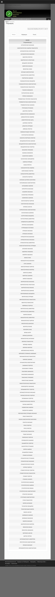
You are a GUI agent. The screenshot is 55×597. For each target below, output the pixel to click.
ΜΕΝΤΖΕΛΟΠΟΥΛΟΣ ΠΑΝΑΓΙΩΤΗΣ (27, 299)
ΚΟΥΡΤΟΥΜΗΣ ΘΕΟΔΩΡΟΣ (27, 215)
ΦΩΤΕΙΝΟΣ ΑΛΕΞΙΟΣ (27, 533)
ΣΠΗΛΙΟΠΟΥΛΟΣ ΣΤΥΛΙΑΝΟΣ (27, 458)
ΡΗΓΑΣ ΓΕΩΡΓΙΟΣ (27, 425)
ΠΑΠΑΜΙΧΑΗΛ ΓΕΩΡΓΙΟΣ (27, 398)
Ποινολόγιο (7, 563)
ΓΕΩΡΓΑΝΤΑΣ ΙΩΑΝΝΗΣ (27, 78)
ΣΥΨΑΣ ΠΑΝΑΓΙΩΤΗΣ (27, 500)
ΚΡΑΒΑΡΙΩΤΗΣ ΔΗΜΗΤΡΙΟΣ (27, 221)
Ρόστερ (13, 34)
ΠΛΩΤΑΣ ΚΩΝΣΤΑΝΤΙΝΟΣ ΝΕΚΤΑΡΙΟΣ (27, 419)
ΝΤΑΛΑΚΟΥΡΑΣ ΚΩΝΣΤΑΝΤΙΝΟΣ (27, 362)
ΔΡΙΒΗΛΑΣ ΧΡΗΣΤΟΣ (27, 129)
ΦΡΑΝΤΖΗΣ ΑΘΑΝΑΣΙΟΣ (27, 530)
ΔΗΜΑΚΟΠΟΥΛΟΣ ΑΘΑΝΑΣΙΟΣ (27, 114)
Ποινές (34, 34)
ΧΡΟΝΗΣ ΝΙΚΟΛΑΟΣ (27, 545)
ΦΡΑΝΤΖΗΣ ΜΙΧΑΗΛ (27, 527)
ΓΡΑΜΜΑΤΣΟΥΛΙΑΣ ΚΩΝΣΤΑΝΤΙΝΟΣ (27, 102)
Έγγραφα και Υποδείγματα (23, 561)
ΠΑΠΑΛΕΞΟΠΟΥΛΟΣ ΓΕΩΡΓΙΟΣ (27, 395)
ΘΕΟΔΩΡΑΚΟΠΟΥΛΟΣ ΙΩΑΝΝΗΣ (27, 141)
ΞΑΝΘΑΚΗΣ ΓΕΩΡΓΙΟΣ (27, 365)
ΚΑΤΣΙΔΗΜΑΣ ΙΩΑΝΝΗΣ (27, 185)
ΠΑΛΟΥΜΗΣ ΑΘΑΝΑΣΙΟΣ (27, 371)
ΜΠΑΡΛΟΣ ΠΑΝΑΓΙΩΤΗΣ (27, 341)
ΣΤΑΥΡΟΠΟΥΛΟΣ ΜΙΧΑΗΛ (27, 488)
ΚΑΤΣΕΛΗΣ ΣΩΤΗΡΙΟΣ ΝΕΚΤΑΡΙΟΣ (27, 179)
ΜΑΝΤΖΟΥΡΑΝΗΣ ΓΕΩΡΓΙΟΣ (27, 266)
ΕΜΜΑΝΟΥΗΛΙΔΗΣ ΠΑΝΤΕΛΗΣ (27, 132)
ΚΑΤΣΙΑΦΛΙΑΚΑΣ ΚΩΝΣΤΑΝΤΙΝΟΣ (27, 182)
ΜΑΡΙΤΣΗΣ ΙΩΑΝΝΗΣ (27, 275)
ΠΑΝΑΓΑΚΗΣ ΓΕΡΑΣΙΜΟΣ (27, 377)
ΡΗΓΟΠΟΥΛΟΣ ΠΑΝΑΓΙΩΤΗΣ (27, 431)
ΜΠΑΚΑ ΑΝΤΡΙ (27, 332)
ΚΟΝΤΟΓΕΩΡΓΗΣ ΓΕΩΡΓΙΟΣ (27, 200)
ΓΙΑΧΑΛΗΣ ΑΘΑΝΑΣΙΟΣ (27, 90)
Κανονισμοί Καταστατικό (10, 561)
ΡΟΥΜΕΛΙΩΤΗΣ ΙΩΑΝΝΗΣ (27, 440)
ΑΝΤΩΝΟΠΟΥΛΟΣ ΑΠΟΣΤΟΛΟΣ (27, 51)
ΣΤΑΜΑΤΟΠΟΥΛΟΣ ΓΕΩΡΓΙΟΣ (27, 470)
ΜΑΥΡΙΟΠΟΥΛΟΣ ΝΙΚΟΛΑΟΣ (27, 281)
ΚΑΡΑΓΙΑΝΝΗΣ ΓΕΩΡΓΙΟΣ (27, 171)
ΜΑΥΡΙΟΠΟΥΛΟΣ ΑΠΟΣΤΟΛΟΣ (27, 284)
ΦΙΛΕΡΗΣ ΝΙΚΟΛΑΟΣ (27, 521)
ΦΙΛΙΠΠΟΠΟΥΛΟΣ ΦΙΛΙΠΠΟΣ (27, 524)
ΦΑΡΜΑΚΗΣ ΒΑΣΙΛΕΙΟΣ (27, 518)
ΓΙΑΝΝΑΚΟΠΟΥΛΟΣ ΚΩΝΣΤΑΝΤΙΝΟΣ (27, 84)
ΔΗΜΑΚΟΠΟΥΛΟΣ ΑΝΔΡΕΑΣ (27, 117)
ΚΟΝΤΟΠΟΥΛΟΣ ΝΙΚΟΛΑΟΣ (27, 203)
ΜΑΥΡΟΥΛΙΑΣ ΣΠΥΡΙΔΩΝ (27, 296)
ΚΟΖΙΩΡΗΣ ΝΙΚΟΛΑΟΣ (27, 191)
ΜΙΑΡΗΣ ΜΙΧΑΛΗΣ (27, 314)
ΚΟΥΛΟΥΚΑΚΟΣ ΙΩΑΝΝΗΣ (27, 212)
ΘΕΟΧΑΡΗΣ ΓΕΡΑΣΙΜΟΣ (27, 150)
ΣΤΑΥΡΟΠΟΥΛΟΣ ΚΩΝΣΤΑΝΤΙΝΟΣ (27, 491)
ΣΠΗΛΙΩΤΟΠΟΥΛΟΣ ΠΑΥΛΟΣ (27, 464)
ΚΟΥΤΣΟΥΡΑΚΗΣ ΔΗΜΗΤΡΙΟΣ (27, 218)
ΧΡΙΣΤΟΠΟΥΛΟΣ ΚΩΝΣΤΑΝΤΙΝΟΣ (27, 542)
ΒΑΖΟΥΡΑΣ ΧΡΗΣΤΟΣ (27, 57)
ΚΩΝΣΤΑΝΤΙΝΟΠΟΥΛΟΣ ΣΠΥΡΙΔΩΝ (27, 245)
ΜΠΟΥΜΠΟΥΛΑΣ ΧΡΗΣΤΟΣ (27, 350)
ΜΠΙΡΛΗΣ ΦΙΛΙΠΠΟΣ (27, 347)
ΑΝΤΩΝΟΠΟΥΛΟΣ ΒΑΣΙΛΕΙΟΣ (27, 54)
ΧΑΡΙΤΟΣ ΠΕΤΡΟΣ (27, 536)
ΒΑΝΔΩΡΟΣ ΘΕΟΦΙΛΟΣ (27, 63)
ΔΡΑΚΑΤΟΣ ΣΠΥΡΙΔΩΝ (27, 126)
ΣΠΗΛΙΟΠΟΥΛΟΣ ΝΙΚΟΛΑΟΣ (27, 461)
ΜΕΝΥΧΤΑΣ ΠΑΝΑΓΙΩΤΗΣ (27, 302)
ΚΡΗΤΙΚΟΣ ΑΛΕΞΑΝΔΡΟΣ (27, 224)
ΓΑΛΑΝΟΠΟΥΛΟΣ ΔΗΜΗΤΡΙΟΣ (28, 75)
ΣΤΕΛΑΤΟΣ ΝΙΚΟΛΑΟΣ (27, 494)
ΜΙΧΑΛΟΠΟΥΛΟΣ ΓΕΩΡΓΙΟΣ (27, 320)
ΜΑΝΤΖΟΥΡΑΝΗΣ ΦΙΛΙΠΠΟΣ (27, 269)
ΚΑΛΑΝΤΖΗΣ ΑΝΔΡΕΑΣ (27, 156)
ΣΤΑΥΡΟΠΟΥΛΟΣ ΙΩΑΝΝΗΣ (27, 482)
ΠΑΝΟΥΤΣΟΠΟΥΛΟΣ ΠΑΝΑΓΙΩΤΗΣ (28, 383)
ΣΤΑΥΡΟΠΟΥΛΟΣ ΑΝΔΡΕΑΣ (27, 485)
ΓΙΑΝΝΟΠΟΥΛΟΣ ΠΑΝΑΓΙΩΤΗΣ (27, 87)
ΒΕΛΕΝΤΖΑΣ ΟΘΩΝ (27, 69)
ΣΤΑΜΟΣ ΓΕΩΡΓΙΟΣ (27, 476)
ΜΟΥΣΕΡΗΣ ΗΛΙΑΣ (27, 329)
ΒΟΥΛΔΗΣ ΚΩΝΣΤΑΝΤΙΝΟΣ (27, 72)
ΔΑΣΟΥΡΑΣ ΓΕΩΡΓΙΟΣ (27, 111)
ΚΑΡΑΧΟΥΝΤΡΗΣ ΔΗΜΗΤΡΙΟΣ (27, 174)
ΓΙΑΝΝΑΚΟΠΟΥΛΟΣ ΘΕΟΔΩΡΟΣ (27, 81)
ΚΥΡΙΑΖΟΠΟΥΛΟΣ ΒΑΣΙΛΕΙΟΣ (27, 236)
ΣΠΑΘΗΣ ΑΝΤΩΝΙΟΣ (27, 455)
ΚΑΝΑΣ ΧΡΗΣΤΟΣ (28, 165)
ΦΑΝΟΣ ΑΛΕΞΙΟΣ (27, 512)
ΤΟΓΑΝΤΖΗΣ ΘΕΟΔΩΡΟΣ (27, 506)
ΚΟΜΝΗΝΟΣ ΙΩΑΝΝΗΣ (27, 197)
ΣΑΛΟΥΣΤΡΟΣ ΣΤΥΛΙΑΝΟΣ (27, 446)
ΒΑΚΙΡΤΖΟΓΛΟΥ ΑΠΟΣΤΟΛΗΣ (27, 60)
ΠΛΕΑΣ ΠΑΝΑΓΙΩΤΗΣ (27, 416)
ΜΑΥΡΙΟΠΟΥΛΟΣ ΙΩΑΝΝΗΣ (27, 290)
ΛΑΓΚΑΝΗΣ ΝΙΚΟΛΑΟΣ (27, 248)
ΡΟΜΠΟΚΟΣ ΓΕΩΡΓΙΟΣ (27, 437)
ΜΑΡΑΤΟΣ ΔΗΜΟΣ (27, 272)
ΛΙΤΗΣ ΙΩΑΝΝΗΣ (27, 263)
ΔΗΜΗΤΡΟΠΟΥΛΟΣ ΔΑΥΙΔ (27, 120)
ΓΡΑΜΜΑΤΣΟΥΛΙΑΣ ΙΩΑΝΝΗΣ (27, 105)
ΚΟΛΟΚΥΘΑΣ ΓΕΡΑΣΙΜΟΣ (27, 194)
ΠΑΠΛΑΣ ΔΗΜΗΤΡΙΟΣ (27, 404)
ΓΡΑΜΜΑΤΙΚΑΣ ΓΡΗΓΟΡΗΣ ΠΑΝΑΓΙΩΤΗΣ (27, 99)
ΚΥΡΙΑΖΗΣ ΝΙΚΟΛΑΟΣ (28, 230)
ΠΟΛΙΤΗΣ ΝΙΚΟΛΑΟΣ (27, 422)
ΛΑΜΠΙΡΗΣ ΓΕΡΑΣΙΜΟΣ (27, 251)
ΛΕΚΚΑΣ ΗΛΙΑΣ (27, 257)
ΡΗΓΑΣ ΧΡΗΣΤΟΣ (27, 428)
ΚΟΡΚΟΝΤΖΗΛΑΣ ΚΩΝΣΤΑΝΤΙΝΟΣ (28, 209)
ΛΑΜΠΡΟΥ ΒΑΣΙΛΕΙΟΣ (27, 254)
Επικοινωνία (14, 563)
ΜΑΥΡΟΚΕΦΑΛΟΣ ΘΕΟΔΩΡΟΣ (27, 293)
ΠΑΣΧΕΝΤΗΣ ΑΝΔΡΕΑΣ (27, 410)
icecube (37, 565)
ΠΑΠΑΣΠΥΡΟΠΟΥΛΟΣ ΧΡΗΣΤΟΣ (27, 401)
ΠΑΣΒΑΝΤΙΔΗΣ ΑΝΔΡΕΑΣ (27, 407)
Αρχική (7, 21)
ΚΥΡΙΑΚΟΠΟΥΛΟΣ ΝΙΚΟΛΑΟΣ (27, 239)
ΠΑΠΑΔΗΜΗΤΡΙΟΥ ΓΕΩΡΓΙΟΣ (27, 389)
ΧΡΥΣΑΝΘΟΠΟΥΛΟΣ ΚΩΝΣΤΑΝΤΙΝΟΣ (27, 548)
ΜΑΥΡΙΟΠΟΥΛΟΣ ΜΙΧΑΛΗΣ (27, 287)
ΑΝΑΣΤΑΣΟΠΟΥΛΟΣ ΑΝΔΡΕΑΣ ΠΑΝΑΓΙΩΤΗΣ (27, 48)
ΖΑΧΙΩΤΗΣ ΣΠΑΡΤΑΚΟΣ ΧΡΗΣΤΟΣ (27, 138)
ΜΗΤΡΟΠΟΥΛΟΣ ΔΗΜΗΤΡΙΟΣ (27, 308)
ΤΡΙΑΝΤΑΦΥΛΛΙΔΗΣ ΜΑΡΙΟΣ (27, 509)
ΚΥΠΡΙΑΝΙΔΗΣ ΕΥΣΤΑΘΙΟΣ (27, 227)
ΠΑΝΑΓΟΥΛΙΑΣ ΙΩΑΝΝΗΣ (27, 380)
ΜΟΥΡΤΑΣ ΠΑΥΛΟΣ (27, 326)
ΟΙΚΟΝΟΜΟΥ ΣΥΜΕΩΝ (27, 368)
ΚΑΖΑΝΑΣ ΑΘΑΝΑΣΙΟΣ (27, 153)
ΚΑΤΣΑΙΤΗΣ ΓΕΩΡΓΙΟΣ (27, 176)
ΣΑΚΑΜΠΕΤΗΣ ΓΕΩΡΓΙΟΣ (27, 443)
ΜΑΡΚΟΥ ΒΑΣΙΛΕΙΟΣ (27, 278)
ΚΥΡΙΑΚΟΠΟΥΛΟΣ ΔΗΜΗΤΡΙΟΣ (27, 242)
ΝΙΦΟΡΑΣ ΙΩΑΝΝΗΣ (27, 359)
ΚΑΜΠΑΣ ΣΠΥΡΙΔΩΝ (27, 162)
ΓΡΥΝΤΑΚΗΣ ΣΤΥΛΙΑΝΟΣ (27, 108)
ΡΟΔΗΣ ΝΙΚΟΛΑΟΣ (27, 434)
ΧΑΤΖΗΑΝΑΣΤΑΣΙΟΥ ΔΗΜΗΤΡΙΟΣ (27, 539)
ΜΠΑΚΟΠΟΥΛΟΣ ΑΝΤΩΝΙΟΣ (27, 338)
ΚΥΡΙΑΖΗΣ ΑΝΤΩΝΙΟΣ (27, 233)
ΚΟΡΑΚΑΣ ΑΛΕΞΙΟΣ (27, 206)
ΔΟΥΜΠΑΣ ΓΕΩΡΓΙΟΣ (27, 123)
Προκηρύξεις (33, 561)
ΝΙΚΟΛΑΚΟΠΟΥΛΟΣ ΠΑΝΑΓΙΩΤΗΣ (27, 356)
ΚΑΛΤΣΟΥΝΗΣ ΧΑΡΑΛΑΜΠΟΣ (27, 159)
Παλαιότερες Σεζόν (41, 561)
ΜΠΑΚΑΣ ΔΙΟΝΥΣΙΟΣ (27, 335)
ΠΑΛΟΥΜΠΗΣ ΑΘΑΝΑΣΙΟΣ (27, 374)
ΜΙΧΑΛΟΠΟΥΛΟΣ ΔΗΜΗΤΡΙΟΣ (27, 317)
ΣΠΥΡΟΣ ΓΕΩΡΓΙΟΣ (27, 467)
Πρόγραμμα (24, 34)
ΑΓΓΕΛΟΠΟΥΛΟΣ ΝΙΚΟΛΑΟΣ (27, 45)
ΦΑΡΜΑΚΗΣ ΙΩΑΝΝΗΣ (27, 515)
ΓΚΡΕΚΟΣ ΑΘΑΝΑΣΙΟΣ (27, 96)
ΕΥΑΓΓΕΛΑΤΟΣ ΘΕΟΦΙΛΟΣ (28, 135)
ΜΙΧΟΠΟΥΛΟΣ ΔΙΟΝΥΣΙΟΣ (27, 323)
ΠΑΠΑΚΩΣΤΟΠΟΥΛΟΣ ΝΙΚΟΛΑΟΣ (27, 392)
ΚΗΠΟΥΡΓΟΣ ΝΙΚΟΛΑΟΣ (27, 188)
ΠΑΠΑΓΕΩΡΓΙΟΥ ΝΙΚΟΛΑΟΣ (27, 386)
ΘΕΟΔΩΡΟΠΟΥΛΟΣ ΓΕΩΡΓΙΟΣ (27, 147)
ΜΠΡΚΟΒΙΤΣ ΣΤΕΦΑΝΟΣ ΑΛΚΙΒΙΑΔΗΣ (27, 353)
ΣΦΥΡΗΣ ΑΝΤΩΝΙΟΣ (27, 503)
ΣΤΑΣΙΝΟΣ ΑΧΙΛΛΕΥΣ (27, 479)
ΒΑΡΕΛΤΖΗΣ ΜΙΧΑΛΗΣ (27, 66)
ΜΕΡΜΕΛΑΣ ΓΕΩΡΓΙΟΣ (27, 305)
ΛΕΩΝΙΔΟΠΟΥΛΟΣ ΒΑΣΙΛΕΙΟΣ (27, 260)
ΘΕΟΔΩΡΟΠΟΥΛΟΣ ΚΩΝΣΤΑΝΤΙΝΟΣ (27, 144)
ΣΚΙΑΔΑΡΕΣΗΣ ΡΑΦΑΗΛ (27, 452)
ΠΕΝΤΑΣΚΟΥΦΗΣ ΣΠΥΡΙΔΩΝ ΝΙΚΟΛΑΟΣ (27, 413)
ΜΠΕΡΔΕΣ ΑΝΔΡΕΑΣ (27, 344)
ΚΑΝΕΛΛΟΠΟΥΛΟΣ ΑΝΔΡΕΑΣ (27, 168)
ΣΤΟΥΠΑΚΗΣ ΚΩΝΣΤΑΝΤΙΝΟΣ (27, 497)
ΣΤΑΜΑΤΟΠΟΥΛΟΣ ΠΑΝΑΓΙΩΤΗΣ (27, 473)
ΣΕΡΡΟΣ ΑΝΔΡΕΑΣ (27, 449)
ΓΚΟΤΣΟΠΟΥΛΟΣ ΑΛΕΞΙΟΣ (27, 93)
